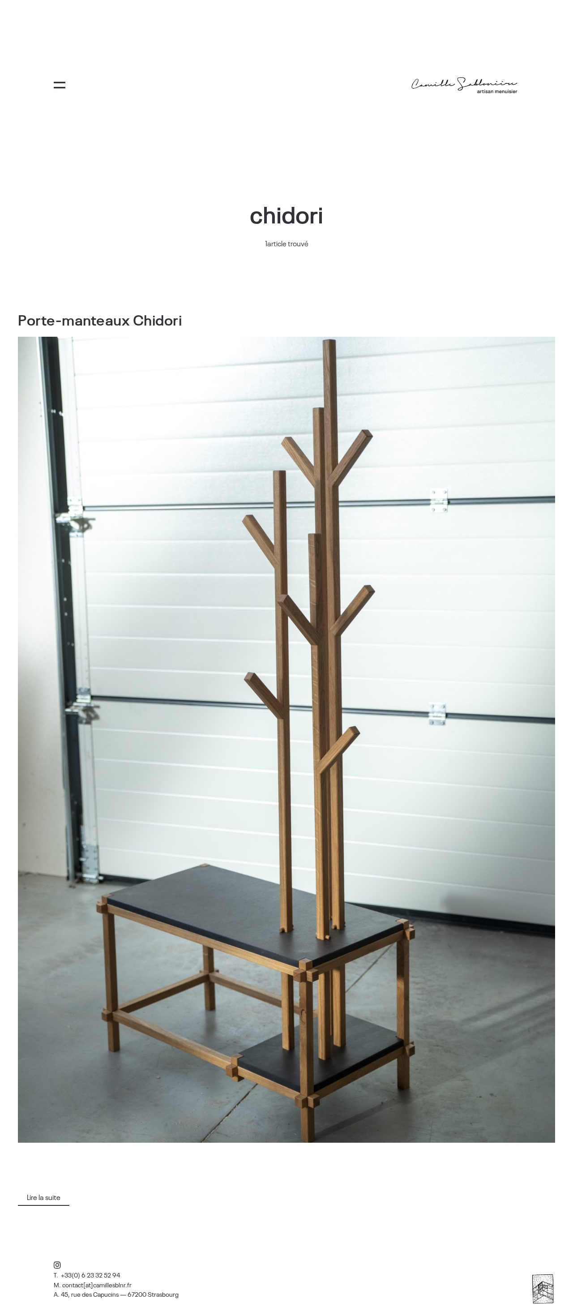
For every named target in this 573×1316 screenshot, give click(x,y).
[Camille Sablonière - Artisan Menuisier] (465, 85)
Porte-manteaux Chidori (100, 319)
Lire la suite (43, 1197)
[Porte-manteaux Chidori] (286, 740)
